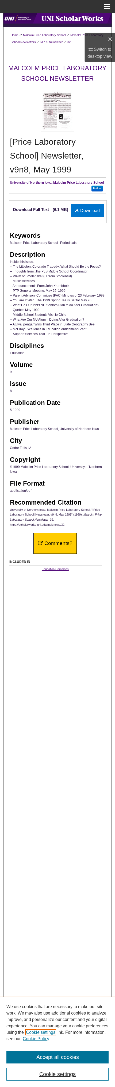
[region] (57, 1042)
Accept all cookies (57, 1057)
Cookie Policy (36, 1038)
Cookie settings (40, 1032)
